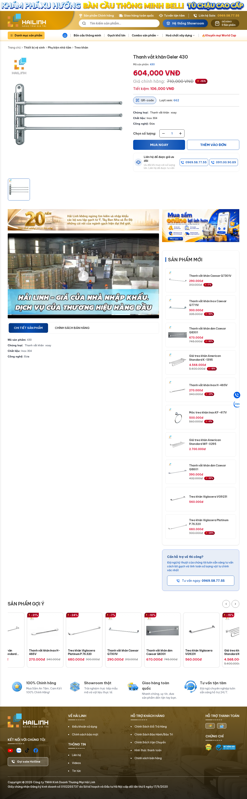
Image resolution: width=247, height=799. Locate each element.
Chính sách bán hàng (148, 758)
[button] (19, 189)
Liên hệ (76, 755)
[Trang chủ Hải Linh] (27, 20)
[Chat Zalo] (237, 404)
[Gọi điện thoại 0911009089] (237, 395)
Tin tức (76, 771)
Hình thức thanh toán (148, 750)
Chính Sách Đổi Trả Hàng (150, 726)
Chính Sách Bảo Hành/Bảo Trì (153, 734)
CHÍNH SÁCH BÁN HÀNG (72, 328)
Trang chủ (14, 47)
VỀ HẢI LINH (77, 716)
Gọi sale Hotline (28, 761)
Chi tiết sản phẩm (28, 328)
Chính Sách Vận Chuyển (150, 742)
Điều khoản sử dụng (84, 726)
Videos (76, 763)
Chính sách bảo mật (85, 734)
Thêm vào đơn (213, 145)
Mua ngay (159, 145)
